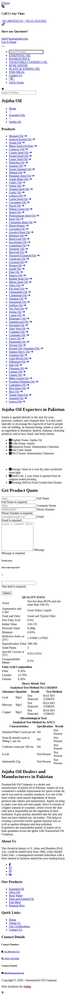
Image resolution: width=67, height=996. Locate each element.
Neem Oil (15, 212)
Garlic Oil (15, 192)
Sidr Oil (14, 365)
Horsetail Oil (17, 325)
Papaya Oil (16, 275)
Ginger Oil (15, 375)
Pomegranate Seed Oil (22, 215)
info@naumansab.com (14, 38)
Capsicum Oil (17, 258)
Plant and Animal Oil (21, 898)
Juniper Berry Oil (19, 351)
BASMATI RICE (19, 58)
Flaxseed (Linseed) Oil (22, 255)
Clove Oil (15, 338)
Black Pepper (17, 225)
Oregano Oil (16, 368)
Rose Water (16, 895)
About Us (14, 923)
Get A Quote (8, 42)
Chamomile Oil (18, 292)
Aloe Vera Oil (17, 328)
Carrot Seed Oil (18, 199)
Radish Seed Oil (19, 278)
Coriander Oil (17, 335)
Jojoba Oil (15, 121)
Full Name (43, 498)
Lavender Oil (17, 229)
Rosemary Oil (17, 318)
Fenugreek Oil (18, 302)
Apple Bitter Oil (19, 179)
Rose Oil (14, 219)
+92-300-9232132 (12, 20)
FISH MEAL (17, 72)
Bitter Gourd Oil (19, 378)
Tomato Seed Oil (19, 189)
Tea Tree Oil (16, 308)
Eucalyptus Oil (18, 242)
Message (39, 549)
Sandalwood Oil (19, 321)
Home (12, 108)
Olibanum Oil (17, 361)
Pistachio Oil (17, 162)
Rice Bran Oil (17, 388)
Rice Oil (14, 391)
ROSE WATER (18, 65)
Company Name (46, 505)
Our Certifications (19, 926)
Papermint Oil (17, 341)
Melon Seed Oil (18, 282)
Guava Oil (15, 401)
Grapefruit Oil (17, 245)
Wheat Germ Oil (19, 209)
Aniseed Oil (16, 398)
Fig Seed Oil (17, 288)
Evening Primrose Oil (22, 381)
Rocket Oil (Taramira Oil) (24, 348)
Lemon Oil (16, 371)
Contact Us (15, 75)
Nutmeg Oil (16, 298)
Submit (7, 593)
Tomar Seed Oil (18, 394)
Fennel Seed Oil (19, 155)
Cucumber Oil (17, 202)
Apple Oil (15, 268)
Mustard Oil (16, 136)
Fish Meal (15, 902)
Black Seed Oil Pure (21, 146)
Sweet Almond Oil (20, 169)
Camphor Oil (17, 331)
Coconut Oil (16, 262)
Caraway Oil (17, 149)
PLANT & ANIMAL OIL (24, 68)
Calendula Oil (17, 385)
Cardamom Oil (18, 295)
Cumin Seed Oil (19, 152)
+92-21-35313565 (35, 20)
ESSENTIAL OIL (20, 55)
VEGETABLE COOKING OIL (28, 62)
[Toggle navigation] (2, 46)
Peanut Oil (15, 265)
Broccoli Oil (16, 252)
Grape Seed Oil (18, 159)
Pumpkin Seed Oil (20, 175)
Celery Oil (15, 182)
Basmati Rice (17, 905)
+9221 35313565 (11, 958)
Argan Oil (15, 142)
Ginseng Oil (16, 355)
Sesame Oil (16, 165)
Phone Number (46, 509)
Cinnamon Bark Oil (21, 222)
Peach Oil (15, 205)
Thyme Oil (16, 345)
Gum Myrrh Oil (18, 358)
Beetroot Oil (16, 235)
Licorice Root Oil (19, 232)
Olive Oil (15, 285)
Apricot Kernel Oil (20, 139)
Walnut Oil (16, 172)
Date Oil (14, 272)
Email (40, 516)
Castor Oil (15, 315)
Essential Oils (17, 115)
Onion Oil (15, 185)
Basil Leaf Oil (17, 238)
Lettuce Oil (16, 195)
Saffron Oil (16, 305)
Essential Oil (16, 889)
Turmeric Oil (17, 248)
